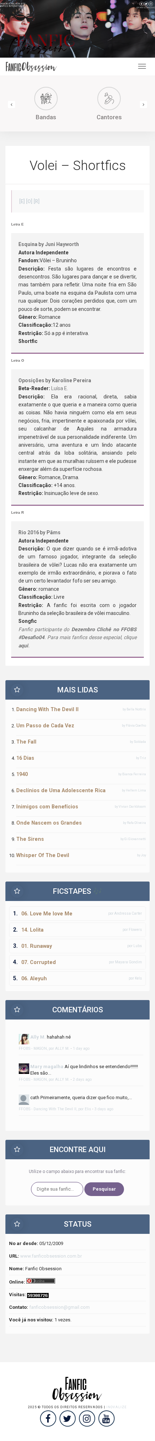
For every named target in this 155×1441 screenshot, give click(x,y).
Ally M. (38, 1037)
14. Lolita (32, 930)
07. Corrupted (38, 962)
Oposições (31, 380)
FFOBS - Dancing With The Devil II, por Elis (55, 1109)
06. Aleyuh (34, 978)
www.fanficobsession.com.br (51, 1256)
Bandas (46, 117)
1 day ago (81, 1048)
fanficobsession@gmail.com (59, 1307)
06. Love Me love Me (46, 913)
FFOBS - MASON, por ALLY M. (44, 1048)
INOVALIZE (116, 1407)
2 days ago (82, 1079)
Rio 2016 (28, 532)
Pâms (53, 532)
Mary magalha (46, 1066)
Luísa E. (59, 388)
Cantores (109, 117)
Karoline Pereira (71, 380)
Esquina (27, 244)
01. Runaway (36, 946)
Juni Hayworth (62, 244)
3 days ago (103, 1109)
